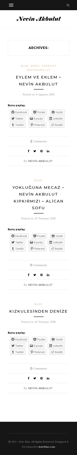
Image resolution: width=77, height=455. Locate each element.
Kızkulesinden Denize (38, 311)
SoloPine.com (47, 446)
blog (25, 65)
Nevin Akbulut (40, 161)
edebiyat (49, 65)
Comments (38, 141)
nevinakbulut (39, 70)
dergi (35, 65)
